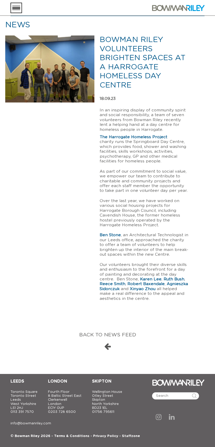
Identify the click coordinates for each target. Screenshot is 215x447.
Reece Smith (112, 284)
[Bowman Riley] (178, 8)
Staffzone (131, 436)
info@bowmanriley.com (30, 423)
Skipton (101, 381)
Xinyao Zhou (143, 289)
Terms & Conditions (71, 436)
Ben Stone (110, 235)
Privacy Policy (105, 436)
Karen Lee (151, 279)
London (57, 381)
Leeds (17, 381)
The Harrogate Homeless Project (133, 137)
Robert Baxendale (146, 284)
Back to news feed (107, 334)
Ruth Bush (174, 279)
